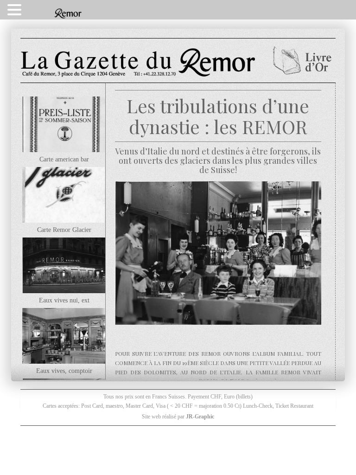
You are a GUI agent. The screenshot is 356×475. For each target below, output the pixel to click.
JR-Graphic (200, 416)
